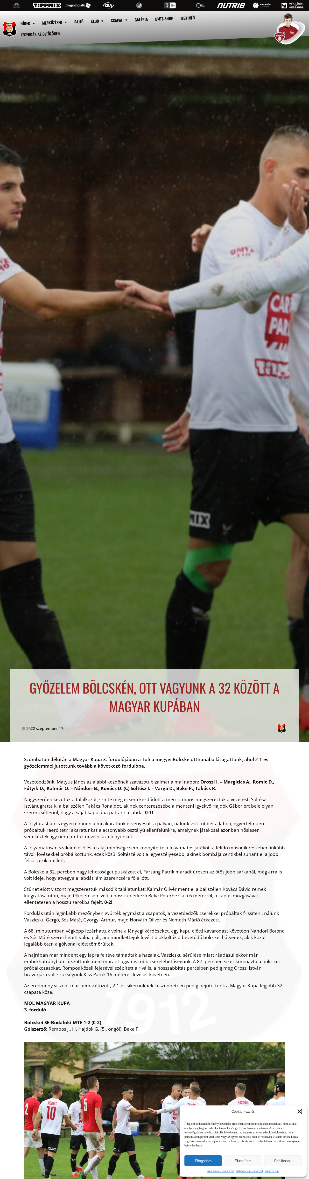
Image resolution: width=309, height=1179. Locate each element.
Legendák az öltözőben (40, 34)
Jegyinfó (188, 18)
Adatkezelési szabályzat (220, 1171)
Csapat (117, 20)
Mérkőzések (52, 22)
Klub (95, 21)
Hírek (25, 23)
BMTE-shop (164, 18)
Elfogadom (203, 1161)
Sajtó (79, 22)
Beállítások (283, 1161)
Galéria (141, 19)
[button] (299, 1111)
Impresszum (272, 1171)
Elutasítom (243, 1161)
